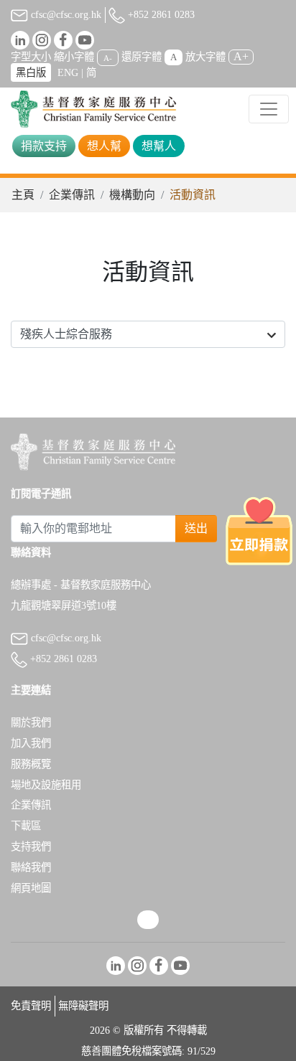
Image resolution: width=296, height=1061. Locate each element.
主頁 (22, 195)
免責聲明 (31, 1006)
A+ (241, 56)
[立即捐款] (259, 530)
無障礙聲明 (83, 1006)
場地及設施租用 (46, 785)
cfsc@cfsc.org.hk (64, 14)
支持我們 (31, 846)
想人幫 (104, 146)
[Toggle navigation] (269, 109)
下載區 (26, 825)
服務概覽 (31, 764)
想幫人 (159, 146)
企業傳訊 (72, 195)
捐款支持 (44, 146)
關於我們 (31, 722)
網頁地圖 (31, 888)
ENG (67, 72)
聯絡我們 (31, 867)
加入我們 (31, 743)
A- (107, 57)
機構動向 (132, 195)
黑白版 (31, 72)
